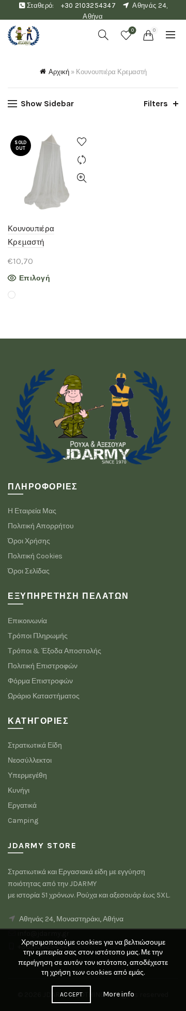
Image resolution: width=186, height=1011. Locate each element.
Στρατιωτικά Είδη (35, 745)
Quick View (81, 178)
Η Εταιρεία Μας (32, 511)
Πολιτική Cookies (35, 556)
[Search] (103, 35)
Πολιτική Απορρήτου (41, 526)
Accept (71, 994)
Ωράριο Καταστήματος (44, 696)
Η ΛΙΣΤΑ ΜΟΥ (132, 30)
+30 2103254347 (88, 5)
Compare (81, 160)
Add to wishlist (81, 142)
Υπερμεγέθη (27, 775)
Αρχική (59, 72)
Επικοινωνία (27, 620)
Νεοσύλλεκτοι (30, 760)
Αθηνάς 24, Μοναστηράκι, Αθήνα (71, 919)
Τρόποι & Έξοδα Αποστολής (54, 651)
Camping (23, 820)
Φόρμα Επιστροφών (40, 681)
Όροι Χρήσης (29, 541)
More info (118, 994)
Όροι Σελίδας (29, 571)
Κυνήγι (18, 790)
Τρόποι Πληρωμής (38, 635)
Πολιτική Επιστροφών (43, 666)
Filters (156, 103)
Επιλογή (34, 278)
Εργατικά (22, 805)
